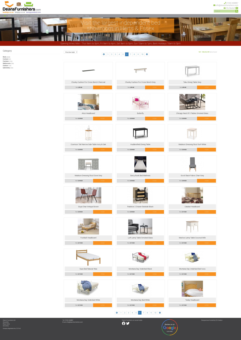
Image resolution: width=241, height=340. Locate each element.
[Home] (22, 7)
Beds (6, 57)
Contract (7, 59)
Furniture (7, 61)
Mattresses (8, 63)
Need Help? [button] (63, 16)
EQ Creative (219, 320)
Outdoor (7, 65)
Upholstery (8, 68)
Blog (87, 16)
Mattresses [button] (34, 16)
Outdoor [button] (44, 16)
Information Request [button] (76, 16)
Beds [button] (9, 16)
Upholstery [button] (52, 16)
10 (142, 54)
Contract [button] (16, 16)
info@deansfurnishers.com (74, 322)
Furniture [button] (25, 16)
